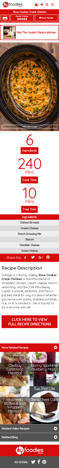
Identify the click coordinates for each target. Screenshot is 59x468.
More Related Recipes (15, 347)
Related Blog (10, 437)
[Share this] (25, 258)
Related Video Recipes (15, 428)
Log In (42, 5)
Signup (36, 5)
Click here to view (29, 321)
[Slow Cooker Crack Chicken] (29, 86)
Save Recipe (47, 17)
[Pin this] (48, 258)
